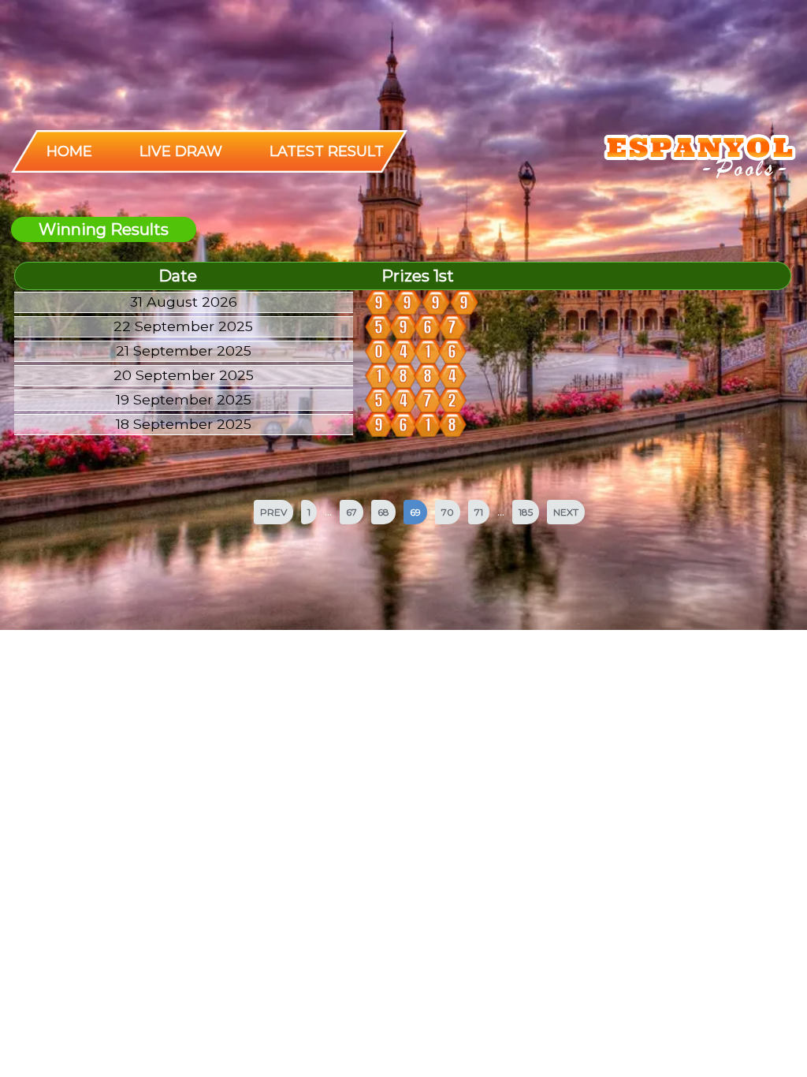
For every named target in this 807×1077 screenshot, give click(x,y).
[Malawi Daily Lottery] (697, 158)
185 (526, 512)
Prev (273, 512)
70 (447, 512)
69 (415, 512)
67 (351, 512)
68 (383, 512)
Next (565, 512)
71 (478, 512)
